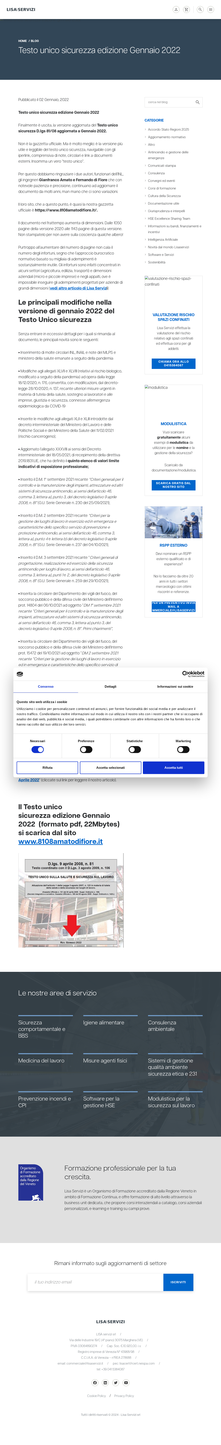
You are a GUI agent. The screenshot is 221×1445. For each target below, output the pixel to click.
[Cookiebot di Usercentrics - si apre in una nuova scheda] (185, 674)
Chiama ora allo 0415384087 (173, 363)
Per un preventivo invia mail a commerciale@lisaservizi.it (173, 607)
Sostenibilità (156, 262)
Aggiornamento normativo (167, 137)
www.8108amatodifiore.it (60, 841)
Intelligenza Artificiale (163, 239)
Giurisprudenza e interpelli (166, 211)
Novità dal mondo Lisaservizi (168, 247)
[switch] (86, 749)
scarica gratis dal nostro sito (173, 485)
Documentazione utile (163, 203)
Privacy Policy (124, 1396)
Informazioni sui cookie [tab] (175, 686)
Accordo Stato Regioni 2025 (168, 129)
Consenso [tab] (46, 686)
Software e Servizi (161, 254)
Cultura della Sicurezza (164, 196)
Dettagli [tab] (111, 686)
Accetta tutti (173, 767)
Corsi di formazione (162, 188)
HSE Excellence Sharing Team (169, 218)
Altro (151, 144)
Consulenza (156, 173)
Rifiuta (47, 767)
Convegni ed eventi (161, 181)
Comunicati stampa (162, 165)
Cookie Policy (96, 1396)
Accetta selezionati (110, 767)
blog (35, 41)
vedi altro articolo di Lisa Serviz (78, 288)
